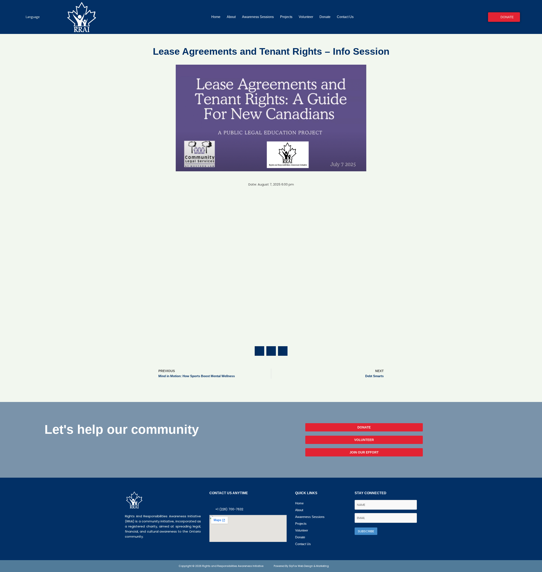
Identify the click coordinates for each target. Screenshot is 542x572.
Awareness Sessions (258, 17)
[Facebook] (211, 501)
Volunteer (306, 17)
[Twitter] (219, 501)
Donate (324, 17)
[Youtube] (228, 501)
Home (215, 17)
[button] (259, 351)
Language (33, 17)
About (231, 17)
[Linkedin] (236, 501)
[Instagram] (244, 501)
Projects (286, 17)
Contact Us (345, 17)
